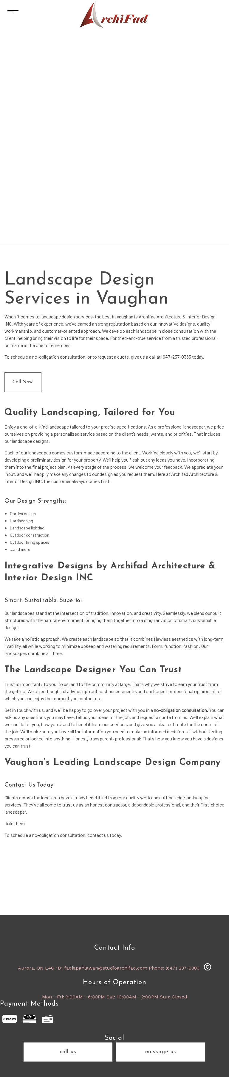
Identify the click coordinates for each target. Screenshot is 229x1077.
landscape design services (67, 316)
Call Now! (23, 382)
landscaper (15, 812)
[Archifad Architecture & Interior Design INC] (114, 14)
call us (68, 1052)
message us (160, 1052)
